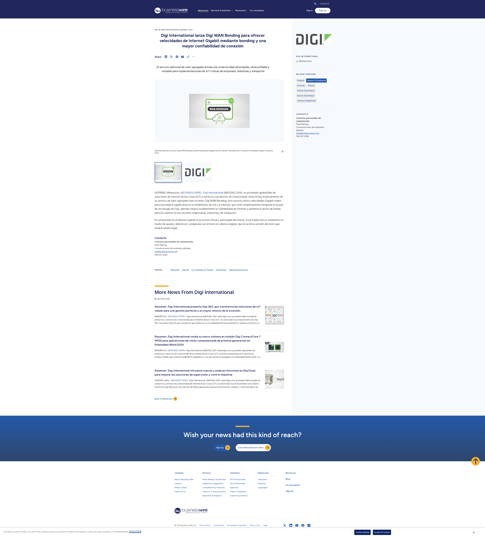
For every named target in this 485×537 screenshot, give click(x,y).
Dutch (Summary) (305, 96)
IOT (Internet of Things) (202, 269)
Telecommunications (238, 269)
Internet (185, 269)
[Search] (315, 4)
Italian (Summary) (305, 90)
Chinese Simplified (306, 101)
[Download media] (282, 151)
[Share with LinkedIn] (166, 57)
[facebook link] (302, 525)
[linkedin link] (290, 525)
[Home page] (171, 10)
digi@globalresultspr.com (166, 251)
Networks (175, 269)
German (301, 85)
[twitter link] (284, 525)
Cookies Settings (362, 532)
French (311, 85)
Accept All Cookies (382, 532)
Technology (220, 269)
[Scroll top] (475, 461)
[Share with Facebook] (177, 57)
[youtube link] (296, 525)
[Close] (474, 532)
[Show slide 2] (198, 172)
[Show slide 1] (168, 172)
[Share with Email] (182, 57)
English (300, 80)
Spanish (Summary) (316, 80)
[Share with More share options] (194, 57)
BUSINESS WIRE (191, 192)
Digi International (213, 192)
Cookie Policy (135, 532)
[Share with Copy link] (188, 57)
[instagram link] (308, 525)
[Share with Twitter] (171, 57)
